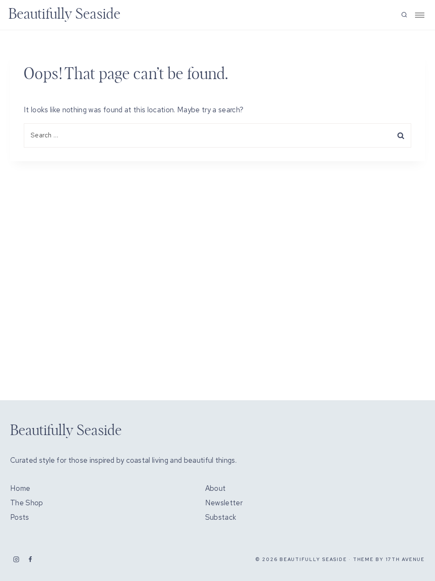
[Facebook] (30, 559)
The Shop (26, 502)
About (215, 488)
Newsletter (224, 502)
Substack (221, 517)
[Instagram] (16, 559)
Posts (19, 517)
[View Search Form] (404, 15)
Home (20, 488)
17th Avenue (405, 559)
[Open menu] (419, 15)
